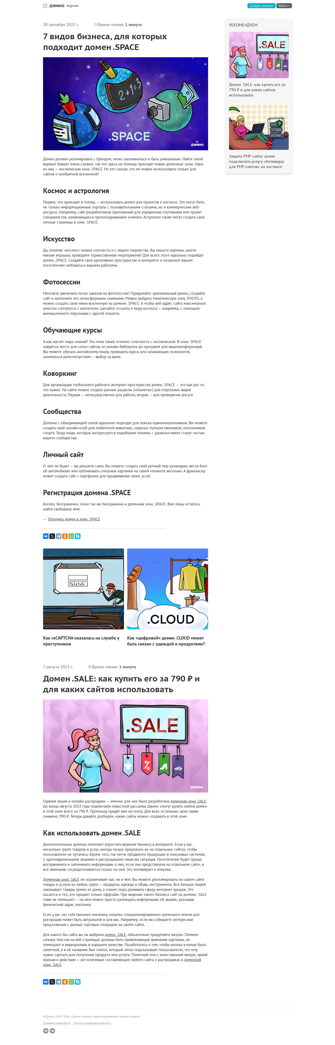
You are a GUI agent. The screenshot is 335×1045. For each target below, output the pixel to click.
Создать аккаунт (261, 6)
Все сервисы (44, 5)
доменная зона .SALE (188, 801)
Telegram (52, 1031)
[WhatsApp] (71, 536)
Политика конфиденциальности (92, 1023)
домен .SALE (115, 934)
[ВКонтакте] (46, 536)
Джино (56, 6)
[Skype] (77, 536)
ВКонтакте (46, 1031)
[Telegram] (58, 536)
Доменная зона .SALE (61, 879)
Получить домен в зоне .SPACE (74, 519)
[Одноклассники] (65, 536)
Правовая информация (56, 1023)
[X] (52, 536)
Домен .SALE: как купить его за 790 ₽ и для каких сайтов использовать (121, 683)
